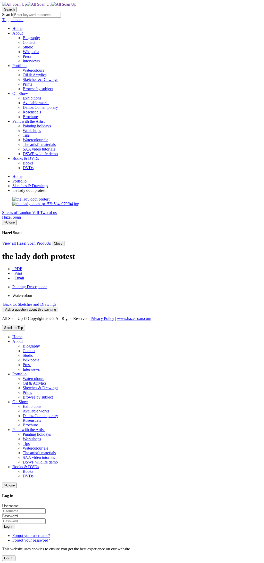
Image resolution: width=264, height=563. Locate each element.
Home (17, 176)
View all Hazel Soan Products (27, 243)
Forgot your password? (31, 540)
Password (10, 516)
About (17, 341)
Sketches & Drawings (30, 186)
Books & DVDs (25, 467)
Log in (8, 526)
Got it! (8, 558)
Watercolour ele (35, 448)
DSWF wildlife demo (40, 462)
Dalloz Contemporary (40, 415)
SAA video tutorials (39, 457)
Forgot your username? (31, 535)
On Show (20, 402)
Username (10, 506)
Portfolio (19, 181)
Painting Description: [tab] (29, 287)
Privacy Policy (102, 318)
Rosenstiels (32, 420)
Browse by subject (38, 397)
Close (58, 243)
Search (7, 14)
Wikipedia (31, 360)
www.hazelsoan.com (134, 318)
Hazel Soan (11, 217)
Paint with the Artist (28, 429)
